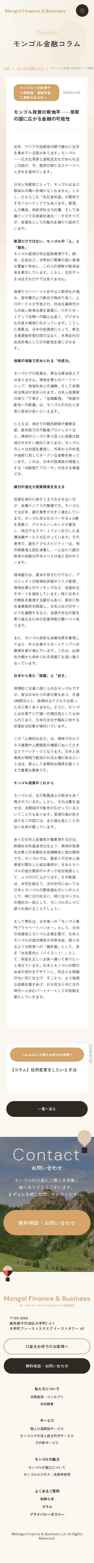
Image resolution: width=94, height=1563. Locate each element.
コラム (47, 1506)
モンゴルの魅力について (47, 1467)
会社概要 (47, 1403)
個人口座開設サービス (47, 1428)
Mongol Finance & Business (35, 11)
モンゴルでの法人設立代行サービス (47, 1435)
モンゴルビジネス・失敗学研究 (47, 1474)
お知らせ (47, 1498)
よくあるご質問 (47, 1490)
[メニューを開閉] (82, 10)
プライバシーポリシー (47, 1514)
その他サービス (47, 1442)
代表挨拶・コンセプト (47, 1396)
